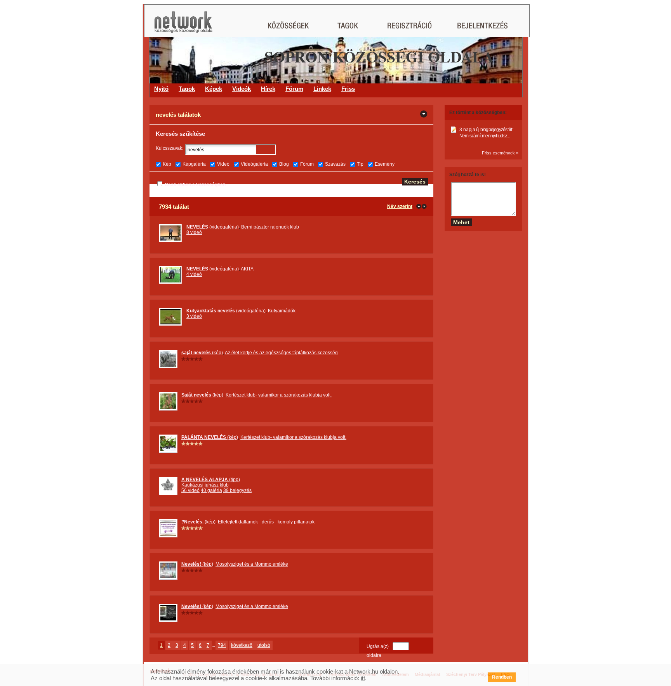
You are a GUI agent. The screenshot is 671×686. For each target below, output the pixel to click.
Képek (213, 88)
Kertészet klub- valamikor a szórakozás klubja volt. (279, 395)
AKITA (247, 269)
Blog (284, 164)
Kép (167, 164)
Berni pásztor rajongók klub (270, 227)
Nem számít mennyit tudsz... (484, 136)
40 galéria (211, 490)
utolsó (263, 645)
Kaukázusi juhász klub (205, 485)
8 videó (194, 232)
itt (363, 678)
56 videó (190, 490)
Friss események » (500, 153)
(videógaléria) (212, 227)
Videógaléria (254, 164)
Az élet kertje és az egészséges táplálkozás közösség (281, 352)
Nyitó (161, 88)
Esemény (385, 164)
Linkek (322, 88)
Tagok (187, 88)
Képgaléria (194, 164)
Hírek (268, 88)
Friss (348, 88)
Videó (223, 164)
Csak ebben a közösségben (195, 184)
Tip (360, 164)
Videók (241, 88)
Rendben (502, 677)
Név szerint (399, 206)
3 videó (194, 316)
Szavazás (335, 164)
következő (241, 645)
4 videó (194, 274)
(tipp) (210, 479)
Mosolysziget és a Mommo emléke (252, 564)
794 (222, 645)
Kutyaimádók (282, 311)
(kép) (202, 352)
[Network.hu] (183, 26)
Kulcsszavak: (169, 148)
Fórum (294, 88)
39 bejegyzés (237, 490)
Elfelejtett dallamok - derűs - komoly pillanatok (266, 522)
